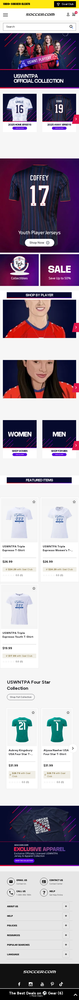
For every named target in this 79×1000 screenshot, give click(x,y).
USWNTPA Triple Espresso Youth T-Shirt (17, 634)
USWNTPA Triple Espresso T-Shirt (13, 548)
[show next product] (72, 748)
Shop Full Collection (21, 697)
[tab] (39, 906)
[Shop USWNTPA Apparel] (39, 836)
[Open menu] (6, 16)
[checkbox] (34, 502)
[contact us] (39, 974)
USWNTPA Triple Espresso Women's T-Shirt (57, 548)
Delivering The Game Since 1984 (23, 4)
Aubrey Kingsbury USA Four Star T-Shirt (20, 752)
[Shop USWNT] (39, 58)
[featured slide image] (20, 113)
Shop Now (37, 242)
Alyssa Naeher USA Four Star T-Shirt (56, 752)
